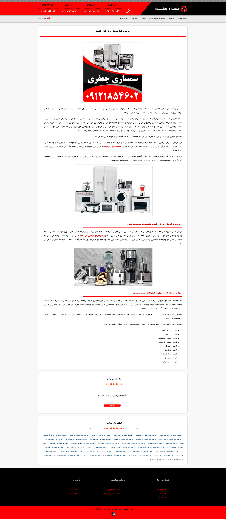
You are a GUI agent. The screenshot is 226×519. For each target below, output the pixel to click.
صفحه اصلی (183, 18)
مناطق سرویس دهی (158, 18)
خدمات (171, 18)
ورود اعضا (42, 18)
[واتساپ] (113, 516)
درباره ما (134, 18)
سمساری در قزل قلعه (112, 147)
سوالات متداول (115, 490)
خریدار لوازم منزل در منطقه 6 (90, 236)
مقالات (144, 18)
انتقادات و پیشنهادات (112, 494)
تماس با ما (123, 18)
